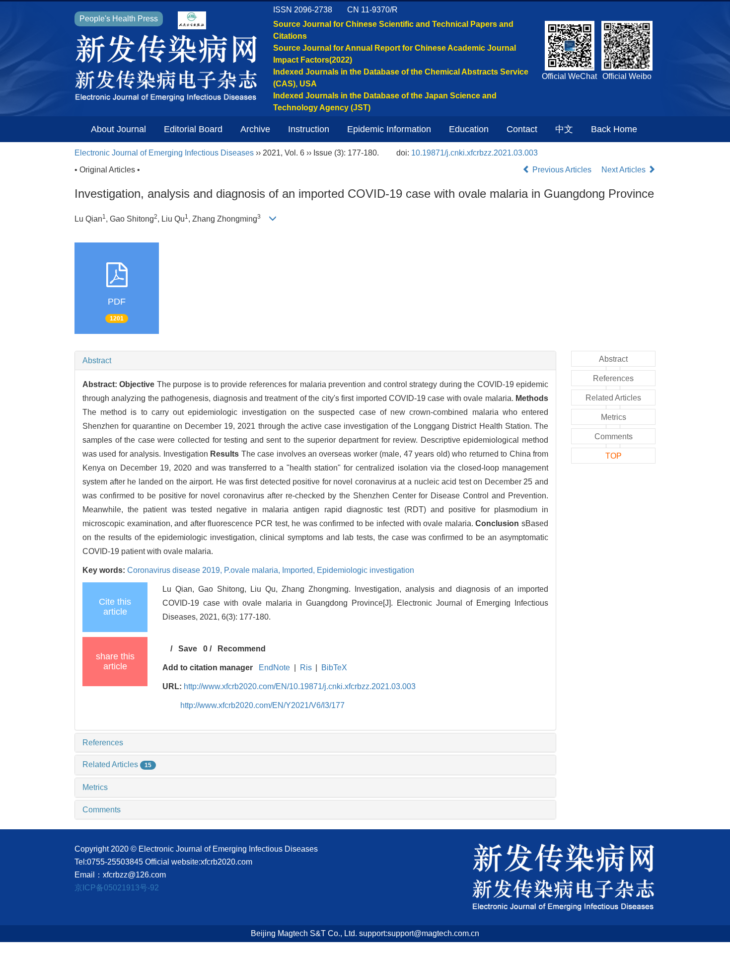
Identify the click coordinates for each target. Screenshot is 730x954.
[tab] (315, 360)
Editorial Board (193, 129)
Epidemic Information (389, 129)
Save (187, 648)
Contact (522, 129)
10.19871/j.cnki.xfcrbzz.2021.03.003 (474, 153)
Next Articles (624, 169)
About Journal (118, 129)
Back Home (614, 129)
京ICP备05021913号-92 (116, 887)
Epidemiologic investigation (365, 570)
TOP (613, 456)
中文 (564, 129)
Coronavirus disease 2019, (175, 570)
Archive (255, 129)
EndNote (274, 667)
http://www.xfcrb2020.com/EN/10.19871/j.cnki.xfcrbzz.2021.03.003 (300, 686)
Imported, (299, 570)
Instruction (308, 129)
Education (469, 129)
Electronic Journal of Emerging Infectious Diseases (164, 153)
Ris (306, 667)
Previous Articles (561, 169)
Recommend (242, 648)
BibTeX (334, 667)
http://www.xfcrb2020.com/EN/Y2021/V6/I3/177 (262, 705)
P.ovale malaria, (253, 570)
